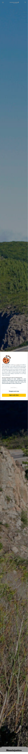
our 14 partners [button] (17, 364)
